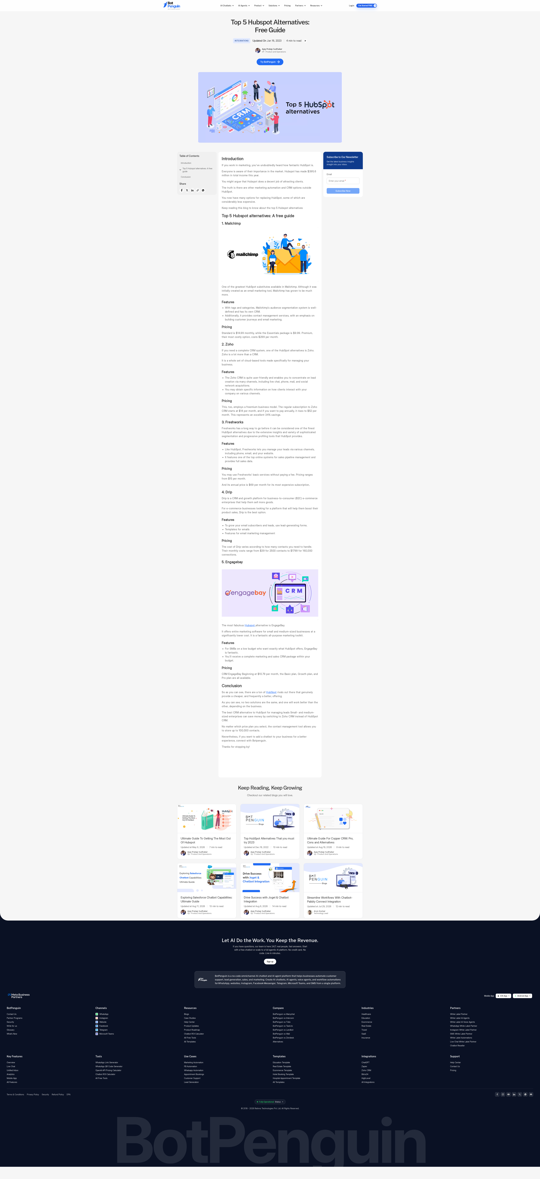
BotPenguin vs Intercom (283, 1018)
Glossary (10, 1030)
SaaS (364, 1034)
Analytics (10, 1074)
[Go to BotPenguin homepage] (178, 5)
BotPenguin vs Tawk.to (283, 1026)
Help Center (189, 1022)
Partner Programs (14, 1018)
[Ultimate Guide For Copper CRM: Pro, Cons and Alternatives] (333, 818)
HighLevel (366, 1078)
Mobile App (12, 1078)
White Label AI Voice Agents (462, 1022)
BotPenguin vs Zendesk (283, 1037)
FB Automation (190, 1066)
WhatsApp (103, 1014)
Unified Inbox (12, 1070)
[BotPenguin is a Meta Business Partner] (19, 996)
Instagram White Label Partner (463, 1030)
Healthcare (366, 1014)
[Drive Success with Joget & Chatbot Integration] (269, 877)
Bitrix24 (365, 1074)
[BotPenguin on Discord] (531, 1094)
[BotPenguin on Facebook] (497, 1094)
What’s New (12, 1034)
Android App (522, 996)
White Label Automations (461, 1037)
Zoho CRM (366, 1070)
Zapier (364, 1066)
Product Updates (191, 1026)
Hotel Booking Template (283, 1074)
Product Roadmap (192, 1030)
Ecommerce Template (282, 1070)
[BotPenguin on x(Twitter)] (520, 1094)
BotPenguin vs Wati (281, 1034)
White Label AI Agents (460, 1018)
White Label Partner (459, 1014)
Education (366, 1018)
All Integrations (368, 1082)
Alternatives (278, 1041)
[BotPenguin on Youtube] (508, 1094)
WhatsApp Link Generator (106, 1062)
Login (351, 5)
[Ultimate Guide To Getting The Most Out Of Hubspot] (206, 818)
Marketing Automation (193, 1062)
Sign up (270, 961)
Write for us (12, 1026)
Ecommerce (367, 1022)
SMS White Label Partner (461, 1034)
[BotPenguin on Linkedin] (514, 1094)
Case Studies (190, 1018)
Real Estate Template (282, 1066)
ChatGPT (366, 1062)
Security (10, 1022)
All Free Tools (190, 1037)
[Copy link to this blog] (198, 190)
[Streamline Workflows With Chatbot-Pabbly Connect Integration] (333, 877)
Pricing (287, 5)
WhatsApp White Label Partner (463, 1026)
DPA (68, 1094)
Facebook (103, 1026)
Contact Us (11, 1014)
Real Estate (366, 1026)
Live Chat (11, 1066)
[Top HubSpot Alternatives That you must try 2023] (269, 818)
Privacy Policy (33, 1094)
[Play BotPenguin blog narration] (305, 40)
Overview (11, 1062)
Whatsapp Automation (193, 1070)
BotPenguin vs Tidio (282, 1022)
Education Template (281, 1062)
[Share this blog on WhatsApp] (203, 190)
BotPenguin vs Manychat (284, 1014)
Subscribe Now (343, 190)
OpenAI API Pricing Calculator (108, 1070)
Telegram (103, 1030)
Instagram (103, 1018)
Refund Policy (58, 1094)
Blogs (186, 1014)
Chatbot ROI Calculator (194, 1034)
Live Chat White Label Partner (463, 1041)
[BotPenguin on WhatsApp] (525, 1094)
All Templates (190, 1041)
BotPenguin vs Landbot (283, 1030)
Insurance (366, 1037)
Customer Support (192, 1078)
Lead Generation (191, 1082)
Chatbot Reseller (457, 1045)
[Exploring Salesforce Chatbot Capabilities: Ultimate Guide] (206, 877)
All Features (12, 1082)
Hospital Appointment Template (286, 1078)
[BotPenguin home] (202, 979)
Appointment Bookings (194, 1074)
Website (102, 1022)
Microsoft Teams (106, 1034)
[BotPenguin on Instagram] (503, 1094)
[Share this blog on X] (187, 190)
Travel (364, 1030)
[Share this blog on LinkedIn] (192, 190)
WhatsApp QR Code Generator (108, 1066)
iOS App (503, 996)
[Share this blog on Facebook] (181, 190)
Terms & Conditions (15, 1094)
